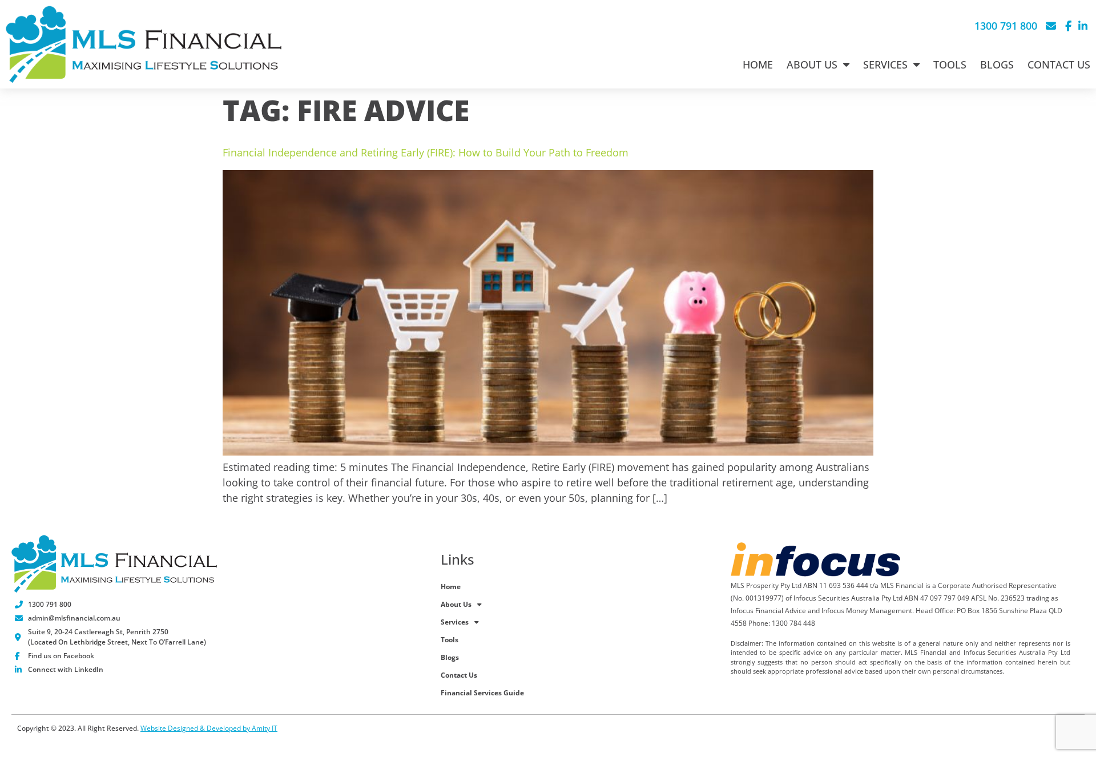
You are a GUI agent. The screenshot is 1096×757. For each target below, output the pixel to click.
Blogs (997, 64)
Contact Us (1059, 64)
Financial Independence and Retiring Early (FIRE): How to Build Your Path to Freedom (425, 152)
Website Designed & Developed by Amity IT (208, 728)
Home (758, 64)
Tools (949, 64)
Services (885, 64)
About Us (812, 64)
